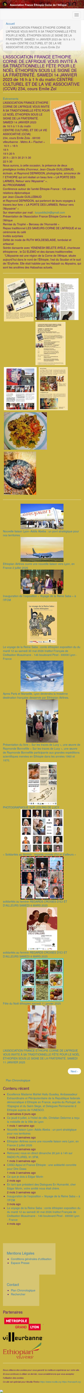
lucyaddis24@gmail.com (50, 212)
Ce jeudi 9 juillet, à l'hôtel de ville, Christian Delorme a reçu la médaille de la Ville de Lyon (43, 1120)
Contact (13, 1284)
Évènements (10, 99)
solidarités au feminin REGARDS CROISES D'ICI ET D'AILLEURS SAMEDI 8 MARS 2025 (35, 954)
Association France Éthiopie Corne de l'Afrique (38, 5)
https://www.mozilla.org (50, 1381)
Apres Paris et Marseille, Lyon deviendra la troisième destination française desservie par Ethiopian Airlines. (36, 695)
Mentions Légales (20, 1253)
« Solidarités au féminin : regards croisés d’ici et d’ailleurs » (39, 854)
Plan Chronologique (18, 1080)
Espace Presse (20, 1263)
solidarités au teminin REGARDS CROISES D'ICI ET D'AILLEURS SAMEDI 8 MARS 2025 (35, 903)
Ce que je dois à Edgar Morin (25, 1176)
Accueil (10, 23)
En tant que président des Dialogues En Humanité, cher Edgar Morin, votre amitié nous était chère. (41, 1186)
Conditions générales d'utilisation (31, 1259)
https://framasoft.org (71, 1381)
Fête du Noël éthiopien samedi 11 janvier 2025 (32, 1003)
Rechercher (18, 1294)
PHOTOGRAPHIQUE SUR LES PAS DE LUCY (31, 807)
